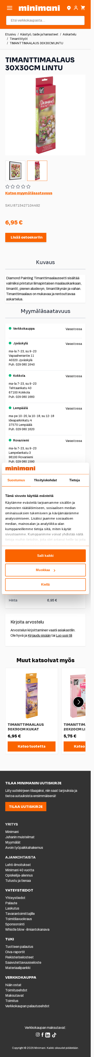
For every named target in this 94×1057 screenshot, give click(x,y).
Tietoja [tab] (74, 480)
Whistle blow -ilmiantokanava (27, 929)
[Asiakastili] (75, 8)
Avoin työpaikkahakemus (24, 847)
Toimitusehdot (16, 990)
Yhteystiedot (15, 898)
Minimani (12, 832)
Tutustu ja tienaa (18, 880)
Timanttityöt (19, 38)
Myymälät (13, 842)
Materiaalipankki (17, 968)
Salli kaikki (45, 555)
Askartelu (69, 34)
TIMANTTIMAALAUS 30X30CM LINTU (36, 43)
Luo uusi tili (64, 635)
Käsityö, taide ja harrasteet (39, 34)
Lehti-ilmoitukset (18, 865)
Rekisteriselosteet (19, 957)
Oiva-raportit (15, 952)
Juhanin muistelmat (20, 837)
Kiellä (45, 584)
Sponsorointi (14, 924)
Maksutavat (14, 995)
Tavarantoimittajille (20, 913)
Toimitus (11, 1001)
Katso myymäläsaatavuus (28, 193)
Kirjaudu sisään (39, 635)
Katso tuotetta (31, 746)
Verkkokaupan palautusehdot (27, 1006)
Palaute (11, 903)
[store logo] (39, 8)
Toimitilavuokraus (18, 919)
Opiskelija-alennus (19, 875)
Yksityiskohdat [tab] (45, 480)
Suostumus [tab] (16, 480)
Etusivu (10, 34)
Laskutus (12, 908)
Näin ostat (13, 985)
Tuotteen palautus (19, 947)
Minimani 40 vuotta (19, 870)
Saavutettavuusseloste (23, 962)
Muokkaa (43, 570)
